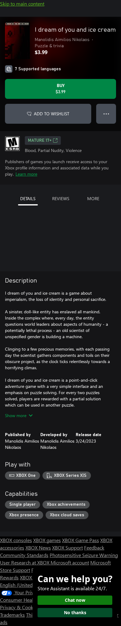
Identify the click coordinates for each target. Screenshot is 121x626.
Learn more (26, 174)
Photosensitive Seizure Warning (84, 555)
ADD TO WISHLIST (51, 114)
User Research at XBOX (25, 562)
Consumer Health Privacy (27, 599)
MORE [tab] (93, 198)
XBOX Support (67, 547)
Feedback (94, 547)
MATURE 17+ (40, 140)
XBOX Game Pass (80, 540)
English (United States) (24, 585)
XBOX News (38, 547)
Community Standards (24, 555)
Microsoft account (70, 562)
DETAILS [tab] (27, 198)
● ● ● (106, 113)
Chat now (75, 600)
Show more (15, 415)
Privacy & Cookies (19, 607)
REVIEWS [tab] (60, 198)
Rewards (9, 577)
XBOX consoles (16, 540)
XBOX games (47, 540)
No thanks (75, 612)
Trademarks (12, 614)
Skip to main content (22, 3)
